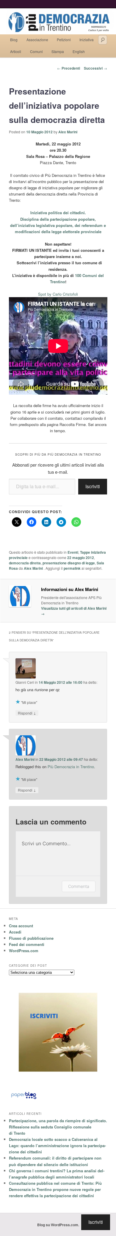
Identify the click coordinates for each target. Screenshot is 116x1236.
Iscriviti (92, 486)
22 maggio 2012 (80, 557)
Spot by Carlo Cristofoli (58, 294)
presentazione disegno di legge (69, 563)
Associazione (37, 39)
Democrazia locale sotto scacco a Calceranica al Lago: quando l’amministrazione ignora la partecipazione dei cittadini (57, 1145)
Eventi (73, 552)
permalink (72, 568)
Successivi (95, 68)
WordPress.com (23, 950)
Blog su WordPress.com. (58, 1224)
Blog (14, 39)
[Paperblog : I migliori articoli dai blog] (23, 1098)
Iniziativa (86, 39)
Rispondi (27, 712)
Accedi (15, 932)
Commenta (78, 886)
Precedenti (68, 68)
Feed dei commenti (26, 944)
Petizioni (64, 39)
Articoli (15, 51)
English (79, 51)
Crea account (21, 925)
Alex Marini (67, 132)
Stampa (57, 51)
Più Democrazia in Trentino (71, 766)
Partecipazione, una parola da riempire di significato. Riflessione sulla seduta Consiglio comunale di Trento (58, 1127)
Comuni (36, 51)
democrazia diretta (25, 563)
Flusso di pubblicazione (31, 938)
